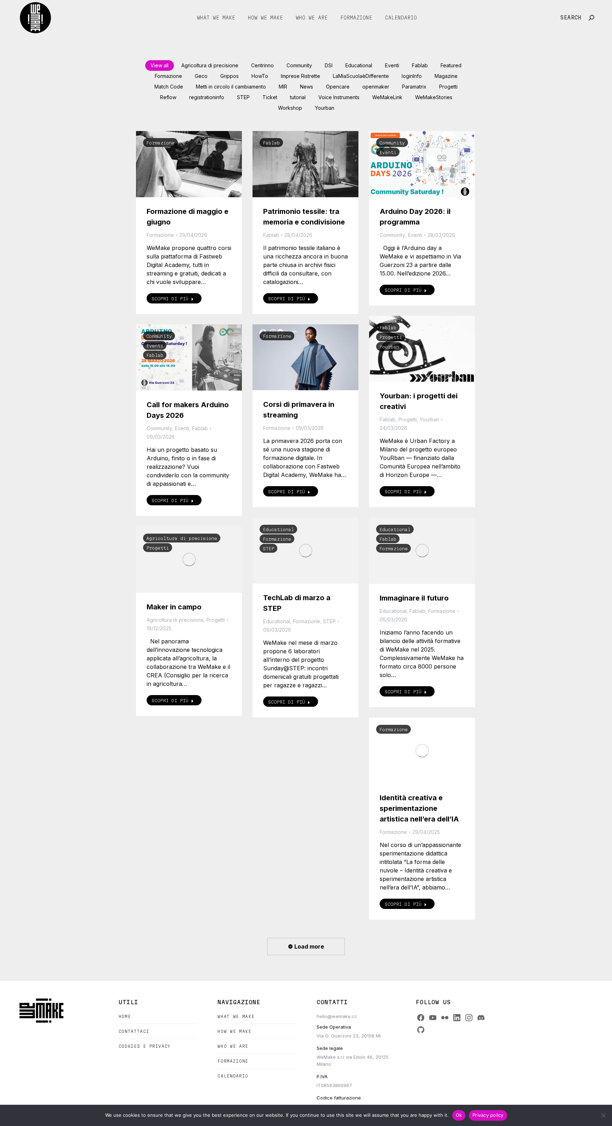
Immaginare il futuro (414, 598)
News (306, 87)
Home (125, 1016)
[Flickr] (445, 1018)
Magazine (446, 76)
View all (160, 65)
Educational (358, 65)
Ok (459, 1115)
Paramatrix (414, 87)
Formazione (168, 76)
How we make (234, 1031)
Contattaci (134, 1031)
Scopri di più (170, 298)
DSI (329, 65)
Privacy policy (488, 1115)
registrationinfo (206, 97)
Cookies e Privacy (145, 1046)
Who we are (232, 1046)
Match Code (168, 87)
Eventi (392, 65)
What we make (235, 1016)
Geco (201, 76)
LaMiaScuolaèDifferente (361, 76)
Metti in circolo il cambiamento (231, 87)
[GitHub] (421, 1030)
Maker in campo (174, 607)
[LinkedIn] (457, 1018)
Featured (451, 65)
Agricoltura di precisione (209, 65)
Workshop (290, 108)
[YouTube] (433, 1018)
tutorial (298, 97)
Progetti (448, 87)
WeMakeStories (433, 97)
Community (299, 65)
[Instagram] (469, 1018)
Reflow (168, 97)
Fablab (420, 65)
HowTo (259, 76)
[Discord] (481, 1018)
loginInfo (412, 76)
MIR (283, 87)
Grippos (229, 76)
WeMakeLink (387, 97)
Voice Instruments (338, 97)
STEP (243, 97)
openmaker (375, 87)
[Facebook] (421, 1018)
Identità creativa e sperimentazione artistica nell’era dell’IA (419, 808)
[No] (603, 1115)
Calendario (232, 1076)
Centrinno (262, 65)
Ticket (269, 97)
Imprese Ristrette (300, 76)
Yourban (324, 108)
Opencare (338, 87)
